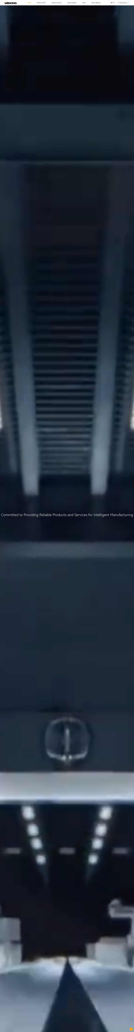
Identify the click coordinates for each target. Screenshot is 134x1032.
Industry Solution (56, 2)
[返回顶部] (131, 1029)
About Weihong (95, 2)
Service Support (71, 2)
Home (29, 2)
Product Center (41, 2)
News (84, 2)
